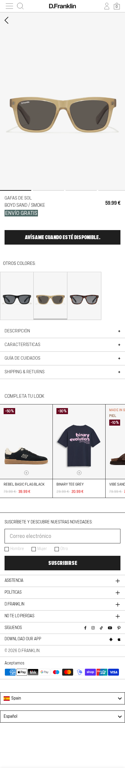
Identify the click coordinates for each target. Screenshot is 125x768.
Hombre (17, 549)
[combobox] (62, 698)
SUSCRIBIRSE (62, 563)
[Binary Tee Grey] (79, 441)
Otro (64, 549)
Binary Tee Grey (70, 484)
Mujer (42, 549)
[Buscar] (20, 6)
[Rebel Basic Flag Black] (26, 441)
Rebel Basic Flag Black (24, 484)
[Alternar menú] (9, 6)
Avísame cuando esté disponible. (62, 237)
